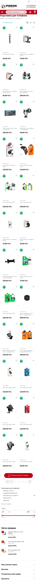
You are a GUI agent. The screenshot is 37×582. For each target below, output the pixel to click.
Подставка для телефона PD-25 (27, 55)
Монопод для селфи (8, 54)
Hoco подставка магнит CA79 (26, 277)
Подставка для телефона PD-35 (27, 240)
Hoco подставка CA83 (26, 424)
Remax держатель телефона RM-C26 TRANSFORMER (26, 92)
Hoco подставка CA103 (26, 461)
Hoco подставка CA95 (9, 313)
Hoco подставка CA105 (9, 424)
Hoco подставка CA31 (26, 202)
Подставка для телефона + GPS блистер (27, 129)
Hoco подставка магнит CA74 (26, 166)
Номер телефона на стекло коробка (15, 532)
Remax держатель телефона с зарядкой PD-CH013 (26, 314)
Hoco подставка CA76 (26, 387)
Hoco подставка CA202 (9, 461)
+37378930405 (31, 7)
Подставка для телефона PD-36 (10, 240)
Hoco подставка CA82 (9, 202)
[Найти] (25, 12)
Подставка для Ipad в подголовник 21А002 (10, 277)
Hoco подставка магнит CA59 (9, 166)
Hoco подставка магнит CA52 (16, 541)
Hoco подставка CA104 (9, 387)
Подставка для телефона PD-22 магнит (10, 92)
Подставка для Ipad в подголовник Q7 (10, 129)
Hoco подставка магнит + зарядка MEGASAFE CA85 (27, 351)
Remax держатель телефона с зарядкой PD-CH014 (9, 351)
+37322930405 (31, 5)
